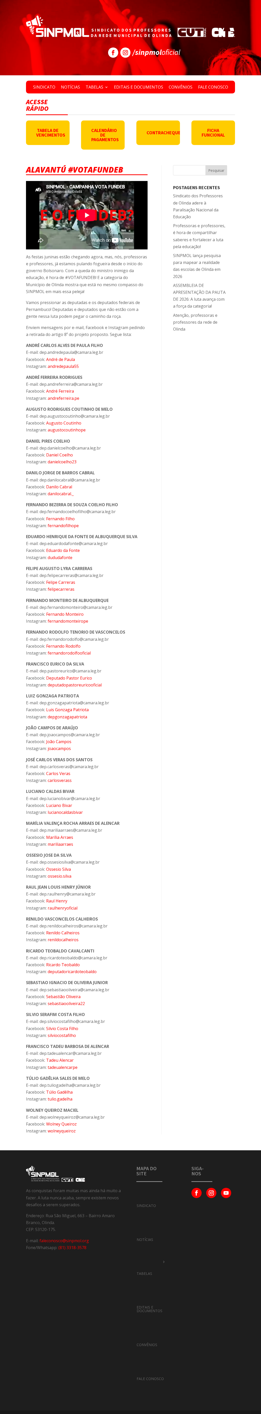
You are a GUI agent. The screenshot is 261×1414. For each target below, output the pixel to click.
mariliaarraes (60, 844)
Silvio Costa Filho (62, 1028)
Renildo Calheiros (63, 933)
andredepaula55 (63, 366)
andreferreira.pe (63, 398)
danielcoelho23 (62, 462)
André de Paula (60, 359)
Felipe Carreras (60, 582)
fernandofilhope (63, 525)
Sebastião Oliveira (63, 996)
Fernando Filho (60, 519)
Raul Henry (56, 901)
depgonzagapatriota (67, 717)
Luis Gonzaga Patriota (67, 709)
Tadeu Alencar (60, 1060)
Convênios (180, 87)
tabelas (144, 1273)
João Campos (58, 741)
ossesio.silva (59, 876)
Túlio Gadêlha (59, 1092)
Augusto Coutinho (63, 423)
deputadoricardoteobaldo (72, 971)
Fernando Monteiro (65, 614)
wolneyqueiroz (62, 1131)
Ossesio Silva (58, 869)
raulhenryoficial (62, 908)
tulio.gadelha (60, 1099)
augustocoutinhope (67, 430)
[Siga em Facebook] (113, 52)
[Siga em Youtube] (226, 1193)
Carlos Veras (58, 773)
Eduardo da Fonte (63, 550)
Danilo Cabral (59, 487)
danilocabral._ (61, 494)
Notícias (70, 87)
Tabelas (94, 87)
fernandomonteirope (68, 621)
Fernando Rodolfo (63, 646)
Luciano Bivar (59, 805)
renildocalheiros (63, 939)
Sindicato (44, 87)
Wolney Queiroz (61, 1124)
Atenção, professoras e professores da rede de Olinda (195, 322)
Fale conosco (213, 87)
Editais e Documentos (138, 87)
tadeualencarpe (62, 1067)
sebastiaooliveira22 (66, 1003)
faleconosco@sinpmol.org (64, 1240)
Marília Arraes (59, 837)
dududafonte (60, 557)
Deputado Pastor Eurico (69, 678)
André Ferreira (60, 391)
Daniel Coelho (59, 455)
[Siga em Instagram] (125, 52)
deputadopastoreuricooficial (75, 685)
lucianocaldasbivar (65, 812)
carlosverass (60, 780)
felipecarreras (61, 589)
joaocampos (59, 748)
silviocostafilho (62, 1035)
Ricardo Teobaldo (63, 965)
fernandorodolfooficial (69, 653)
